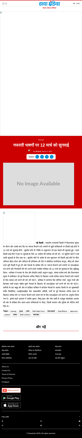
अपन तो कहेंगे (32, 358)
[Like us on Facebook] (2, 421)
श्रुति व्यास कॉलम (34, 346)
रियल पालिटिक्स (7, 358)
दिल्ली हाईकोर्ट (51, 311)
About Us (5, 367)
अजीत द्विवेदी (5, 354)
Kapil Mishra (62, 311)
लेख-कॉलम (5, 350)
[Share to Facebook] (37, 157)
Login (78, 3)
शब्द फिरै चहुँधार (60, 358)
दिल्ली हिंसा (36, 315)
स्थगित (27, 311)
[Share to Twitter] (42, 157)
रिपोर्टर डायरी (32, 354)
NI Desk (37, 151)
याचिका (15, 315)
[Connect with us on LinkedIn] (41, 426)
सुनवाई (21, 311)
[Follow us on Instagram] (41, 421)
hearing (13, 311)
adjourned (74, 311)
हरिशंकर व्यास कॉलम (8, 346)
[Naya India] (49, 8)
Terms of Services (8, 374)
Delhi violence (25, 315)
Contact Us (6, 370)
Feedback (5, 382)
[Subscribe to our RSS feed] (79, 426)
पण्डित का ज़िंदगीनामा (34, 350)
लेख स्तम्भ (58, 346)
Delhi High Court (38, 311)
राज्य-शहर (58, 354)
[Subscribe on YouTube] (79, 421)
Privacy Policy (7, 378)
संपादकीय (58, 350)
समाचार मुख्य (41, 140)
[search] (6, 3)
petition (7, 315)
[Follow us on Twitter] (2, 426)
